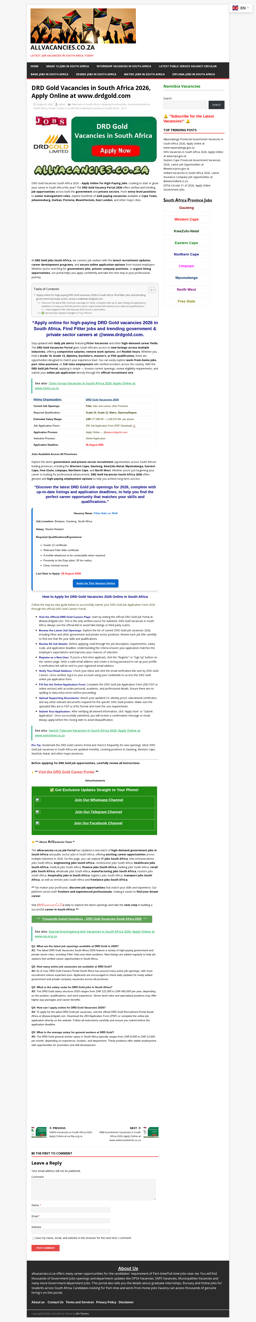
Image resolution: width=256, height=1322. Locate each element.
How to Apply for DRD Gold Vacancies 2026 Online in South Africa (75, 309)
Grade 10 (91, 412)
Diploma (123, 412)
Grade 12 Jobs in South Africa (67, 66)
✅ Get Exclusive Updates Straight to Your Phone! (66, 312)
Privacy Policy (106, 1302)
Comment (37, 1177)
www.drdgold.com (116, 432)
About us (38, 1302)
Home (34, 66)
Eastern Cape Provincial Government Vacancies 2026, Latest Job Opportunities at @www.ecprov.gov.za (192, 164)
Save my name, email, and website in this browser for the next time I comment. (83, 1238)
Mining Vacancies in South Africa (100, 108)
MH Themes (82, 1313)
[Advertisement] (95, 232)
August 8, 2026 (45, 104)
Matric (113, 412)
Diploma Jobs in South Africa (193, 74)
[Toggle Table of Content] (150, 290)
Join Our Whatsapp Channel (99, 800)
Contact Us (56, 1302)
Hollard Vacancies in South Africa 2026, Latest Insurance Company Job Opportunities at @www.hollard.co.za (191, 177)
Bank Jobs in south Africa (49, 74)
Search (167, 98)
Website (36, 1227)
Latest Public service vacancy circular (188, 66)
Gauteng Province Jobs (114, 104)
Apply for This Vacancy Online (95, 583)
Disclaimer (126, 1302)
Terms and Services (80, 1302)
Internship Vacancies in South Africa (124, 66)
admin (61, 104)
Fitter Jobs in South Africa (86, 104)
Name (35, 1205)
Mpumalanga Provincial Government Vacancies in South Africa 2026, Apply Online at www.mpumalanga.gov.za (193, 143)
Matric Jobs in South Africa (144, 74)
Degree (133, 412)
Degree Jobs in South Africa (96, 74)
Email (35, 1216)
